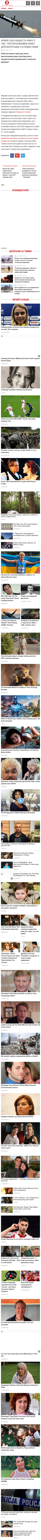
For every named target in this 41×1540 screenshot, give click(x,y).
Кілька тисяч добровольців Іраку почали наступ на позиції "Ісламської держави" (26, 260)
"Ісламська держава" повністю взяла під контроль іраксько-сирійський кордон (25, 270)
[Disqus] (20, 221)
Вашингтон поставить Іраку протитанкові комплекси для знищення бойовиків (25, 280)
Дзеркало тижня (23, 112)
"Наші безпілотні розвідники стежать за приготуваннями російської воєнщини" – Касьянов (30, 173)
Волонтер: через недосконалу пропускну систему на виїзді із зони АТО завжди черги (11, 173)
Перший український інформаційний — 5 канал (7, 3)
